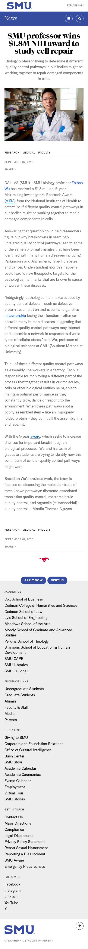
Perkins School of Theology (26, 641)
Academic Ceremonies (22, 774)
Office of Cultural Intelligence (27, 749)
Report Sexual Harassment (26, 847)
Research (12, 152)
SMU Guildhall (16, 671)
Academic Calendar (20, 768)
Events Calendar (17, 780)
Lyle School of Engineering (25, 617)
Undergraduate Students (24, 688)
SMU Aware (14, 860)
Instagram (12, 890)
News (10, 18)
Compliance (14, 829)
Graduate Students (19, 694)
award (35, 436)
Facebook (12, 884)
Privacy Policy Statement (24, 841)
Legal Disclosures (18, 835)
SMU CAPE (13, 658)
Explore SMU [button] (75, 5)
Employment (14, 786)
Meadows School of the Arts (27, 623)
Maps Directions (17, 823)
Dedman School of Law (23, 611)
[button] (80, 926)
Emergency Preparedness (24, 866)
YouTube (11, 902)
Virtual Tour (13, 793)
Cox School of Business (23, 599)
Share (9, 169)
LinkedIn (11, 896)
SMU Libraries (16, 664)
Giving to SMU (16, 737)
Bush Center (14, 756)
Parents (10, 719)
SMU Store (13, 762)
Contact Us (13, 817)
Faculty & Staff (16, 707)
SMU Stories (14, 799)
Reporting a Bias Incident (24, 854)
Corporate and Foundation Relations (33, 743)
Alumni (10, 701)
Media (9, 713)
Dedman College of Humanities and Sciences (41, 605)
